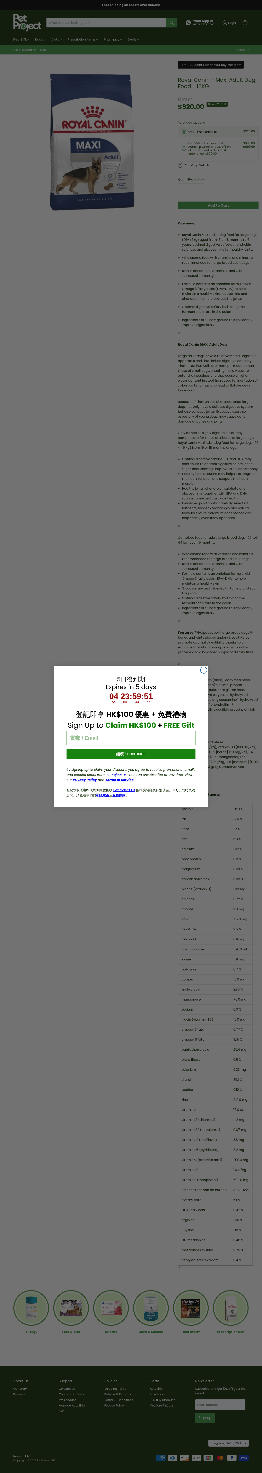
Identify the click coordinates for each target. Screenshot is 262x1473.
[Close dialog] (203, 670)
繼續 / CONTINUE (131, 754)
